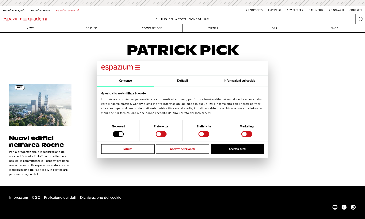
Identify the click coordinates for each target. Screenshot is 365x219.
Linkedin (344, 207)
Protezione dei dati (60, 197)
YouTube (335, 207)
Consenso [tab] (125, 81)
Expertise (275, 10)
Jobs (273, 28)
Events (213, 28)
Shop (334, 28)
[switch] (161, 134)
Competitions (152, 28)
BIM (19, 87)
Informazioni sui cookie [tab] (239, 81)
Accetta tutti (237, 149)
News (30, 28)
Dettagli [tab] (182, 81)
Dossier (91, 28)
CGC (36, 197)
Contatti (355, 10)
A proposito (254, 10)
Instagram (353, 207)
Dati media (316, 10)
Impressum (18, 197)
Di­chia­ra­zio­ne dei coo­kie (100, 197)
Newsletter (295, 10)
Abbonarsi (336, 10)
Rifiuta (127, 149)
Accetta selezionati (182, 149)
